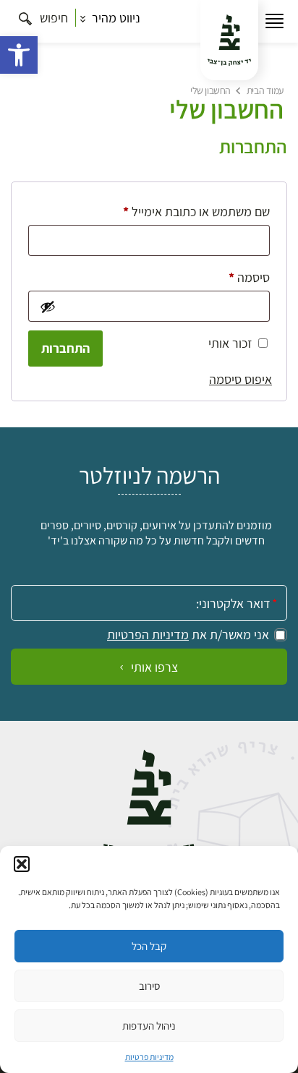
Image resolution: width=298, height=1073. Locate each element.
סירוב (149, 986)
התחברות (65, 348)
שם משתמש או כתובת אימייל (185, 211)
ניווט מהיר (114, 17)
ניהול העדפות (149, 1026)
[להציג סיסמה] (47, 306)
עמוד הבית (265, 90)
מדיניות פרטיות (149, 1056)
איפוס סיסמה (240, 379)
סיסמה (237, 277)
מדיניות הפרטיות (148, 634)
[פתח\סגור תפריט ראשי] (274, 21)
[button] (19, 55)
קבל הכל (149, 946)
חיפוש (52, 17)
